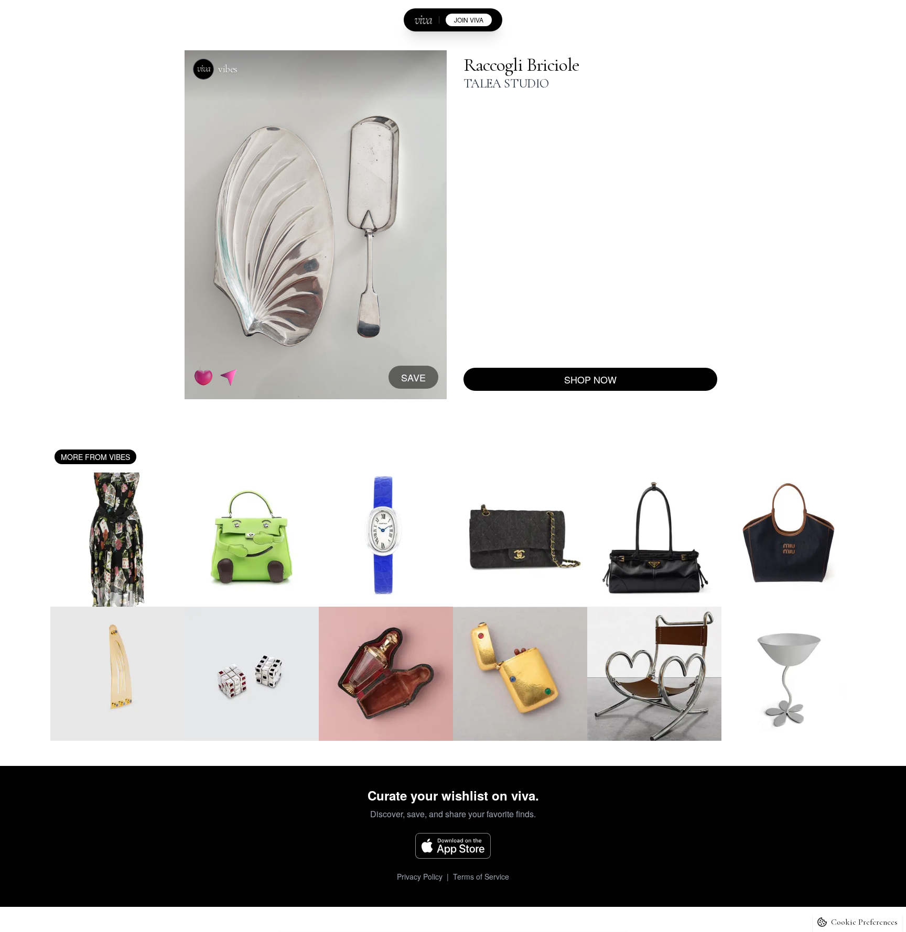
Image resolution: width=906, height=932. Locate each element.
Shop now (590, 379)
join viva (468, 19)
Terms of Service (481, 876)
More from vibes (95, 457)
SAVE (413, 377)
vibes (228, 69)
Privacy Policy (420, 876)
